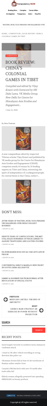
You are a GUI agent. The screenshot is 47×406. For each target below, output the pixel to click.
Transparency (21, 13)
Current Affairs (33, 10)
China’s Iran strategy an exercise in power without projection (22, 310)
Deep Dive (38, 13)
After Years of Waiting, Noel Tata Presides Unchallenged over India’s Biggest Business (23, 223)
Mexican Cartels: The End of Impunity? (25, 299)
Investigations (10, 13)
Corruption (23, 10)
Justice (30, 13)
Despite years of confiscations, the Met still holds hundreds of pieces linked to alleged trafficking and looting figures (22, 238)
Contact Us (11, 395)
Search (6, 322)
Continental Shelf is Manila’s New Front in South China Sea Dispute (23, 266)
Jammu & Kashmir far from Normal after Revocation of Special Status (22, 279)
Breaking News (12, 10)
